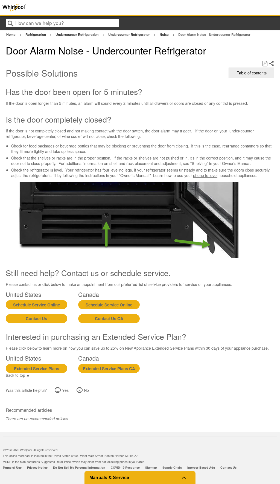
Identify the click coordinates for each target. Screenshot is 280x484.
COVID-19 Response (125, 467)
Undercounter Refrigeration (77, 34)
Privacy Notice (37, 467)
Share (271, 64)
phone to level (205, 175)
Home (11, 34)
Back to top (15, 374)
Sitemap (151, 467)
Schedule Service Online (36, 305)
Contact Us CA (109, 318)
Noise (165, 34)
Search (11, 23)
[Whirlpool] (56, 7)
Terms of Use (12, 467)
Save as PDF (264, 63)
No (86, 390)
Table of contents (252, 73)
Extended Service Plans (36, 369)
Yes (65, 390)
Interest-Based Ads (201, 467)
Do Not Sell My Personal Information (79, 467)
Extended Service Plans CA (109, 369)
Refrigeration (36, 34)
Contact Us (36, 318)
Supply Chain (172, 467)
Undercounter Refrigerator (129, 34)
